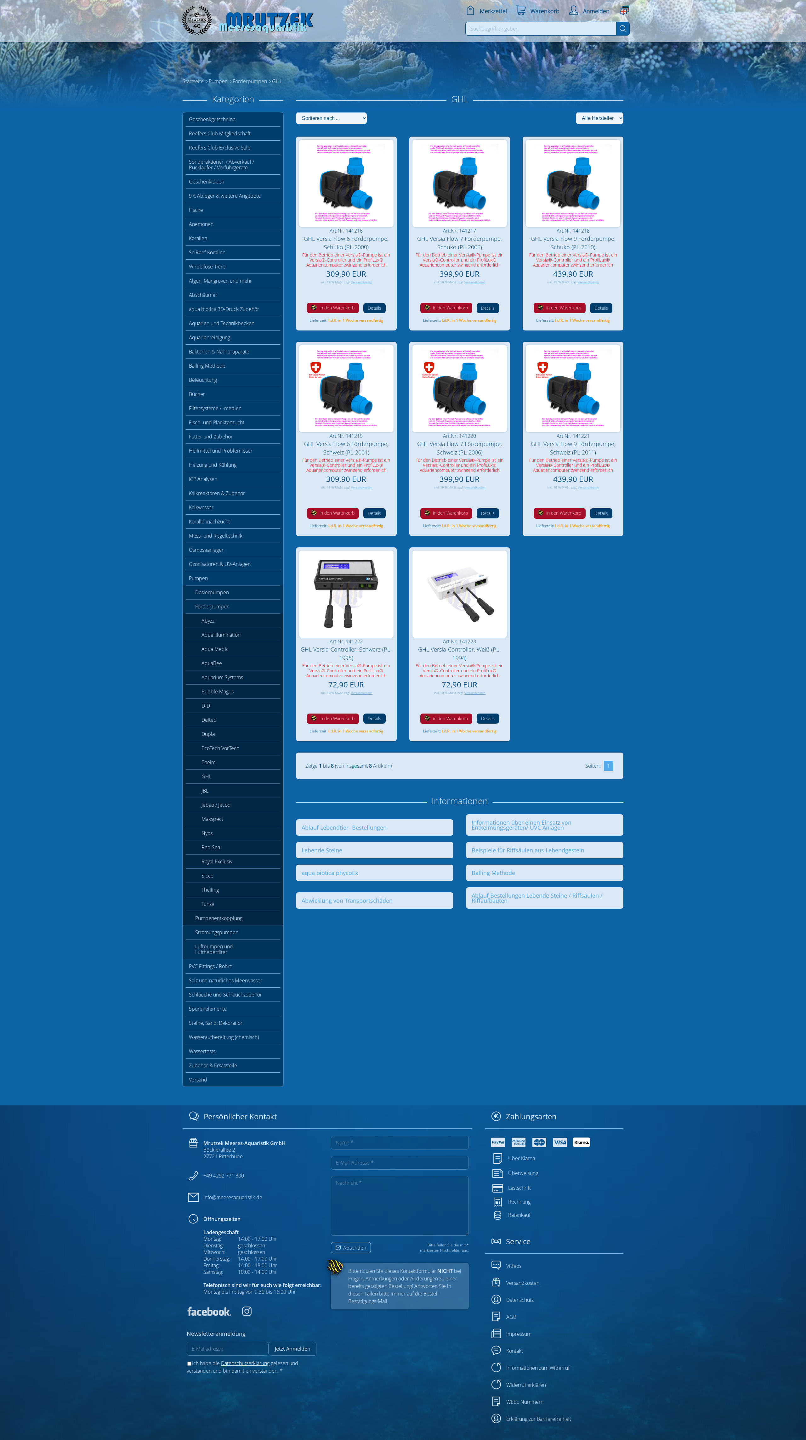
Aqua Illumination (221, 634)
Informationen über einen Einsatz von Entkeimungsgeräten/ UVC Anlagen (521, 825)
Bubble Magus (218, 691)
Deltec (209, 719)
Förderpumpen (212, 606)
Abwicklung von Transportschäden (347, 900)
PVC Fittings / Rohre (210, 966)
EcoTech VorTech (220, 748)
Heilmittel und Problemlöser (221, 450)
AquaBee (212, 663)
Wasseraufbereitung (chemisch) (224, 1037)
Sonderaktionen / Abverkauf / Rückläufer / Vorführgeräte (221, 164)
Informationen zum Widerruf (538, 1367)
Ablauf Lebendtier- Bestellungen (344, 827)
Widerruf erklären (526, 1384)
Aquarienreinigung (209, 337)
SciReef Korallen (207, 252)
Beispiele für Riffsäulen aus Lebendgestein (528, 850)
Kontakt (514, 1350)
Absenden (354, 1247)
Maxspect (212, 819)
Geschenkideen (206, 181)
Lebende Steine (322, 850)
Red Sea (211, 847)
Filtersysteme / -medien (215, 408)
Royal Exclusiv (217, 861)
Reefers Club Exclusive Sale (219, 147)
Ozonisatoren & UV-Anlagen (220, 564)
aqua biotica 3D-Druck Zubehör (224, 309)
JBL (205, 790)
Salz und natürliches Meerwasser (225, 980)
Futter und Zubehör (211, 436)
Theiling (210, 889)
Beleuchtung (203, 379)
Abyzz (208, 620)
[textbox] (541, 29)
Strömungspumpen (216, 932)
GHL (207, 776)
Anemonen (201, 224)
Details (374, 308)
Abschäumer (203, 294)
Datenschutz (520, 1299)
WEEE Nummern (524, 1401)
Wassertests (202, 1051)
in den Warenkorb (336, 308)
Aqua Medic (215, 649)
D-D (206, 705)
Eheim (209, 762)
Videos (513, 1265)
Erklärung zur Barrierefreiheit (538, 1418)
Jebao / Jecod (216, 804)
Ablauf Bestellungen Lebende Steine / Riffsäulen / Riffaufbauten (537, 898)
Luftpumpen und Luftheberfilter (214, 949)
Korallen (198, 238)
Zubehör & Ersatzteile (213, 1065)
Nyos (207, 833)
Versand (198, 1079)
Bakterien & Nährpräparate (219, 351)
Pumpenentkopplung (218, 918)
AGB (511, 1316)
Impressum (518, 1333)
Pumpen (198, 578)
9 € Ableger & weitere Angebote (225, 195)
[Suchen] (623, 29)
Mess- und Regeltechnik (215, 535)
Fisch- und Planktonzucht (216, 422)
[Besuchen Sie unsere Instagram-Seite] (242, 1314)
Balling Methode (207, 365)
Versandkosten (361, 282)
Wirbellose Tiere (207, 266)
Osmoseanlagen (206, 549)
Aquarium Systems (222, 677)
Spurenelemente (208, 1008)
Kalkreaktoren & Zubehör (217, 493)
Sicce (207, 875)
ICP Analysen (203, 479)
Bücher (197, 394)
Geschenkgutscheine (212, 119)
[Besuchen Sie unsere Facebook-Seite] (209, 1314)
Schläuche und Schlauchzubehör (225, 994)
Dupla (208, 734)
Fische (196, 209)
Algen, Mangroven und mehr (220, 280)
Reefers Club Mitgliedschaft (220, 133)
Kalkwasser (201, 507)
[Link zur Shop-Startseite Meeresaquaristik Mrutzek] (245, 19)
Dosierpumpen (212, 592)
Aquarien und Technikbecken (221, 323)
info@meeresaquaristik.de (232, 1197)
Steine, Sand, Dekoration (216, 1022)
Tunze (208, 904)
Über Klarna (521, 1158)
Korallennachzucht (209, 521)
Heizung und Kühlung (212, 464)
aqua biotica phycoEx (330, 873)
